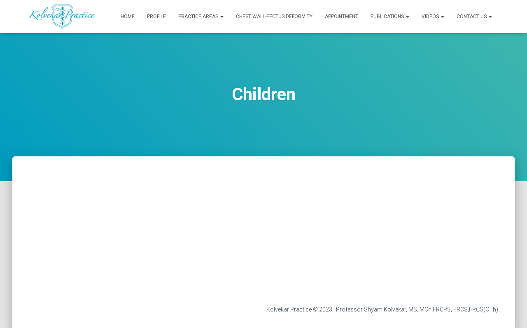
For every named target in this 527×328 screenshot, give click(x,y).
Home (128, 16)
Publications (388, 16)
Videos (431, 16)
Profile (156, 16)
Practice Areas (198, 16)
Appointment (341, 16)
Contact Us (472, 16)
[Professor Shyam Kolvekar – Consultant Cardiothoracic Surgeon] (63, 16)
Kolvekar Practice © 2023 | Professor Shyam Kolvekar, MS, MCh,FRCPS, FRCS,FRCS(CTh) (382, 309)
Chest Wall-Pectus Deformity (274, 16)
